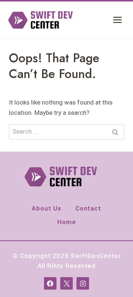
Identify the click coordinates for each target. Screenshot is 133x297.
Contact (88, 208)
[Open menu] (117, 20)
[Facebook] (50, 283)
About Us (46, 208)
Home (66, 222)
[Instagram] (82, 283)
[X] (66, 283)
